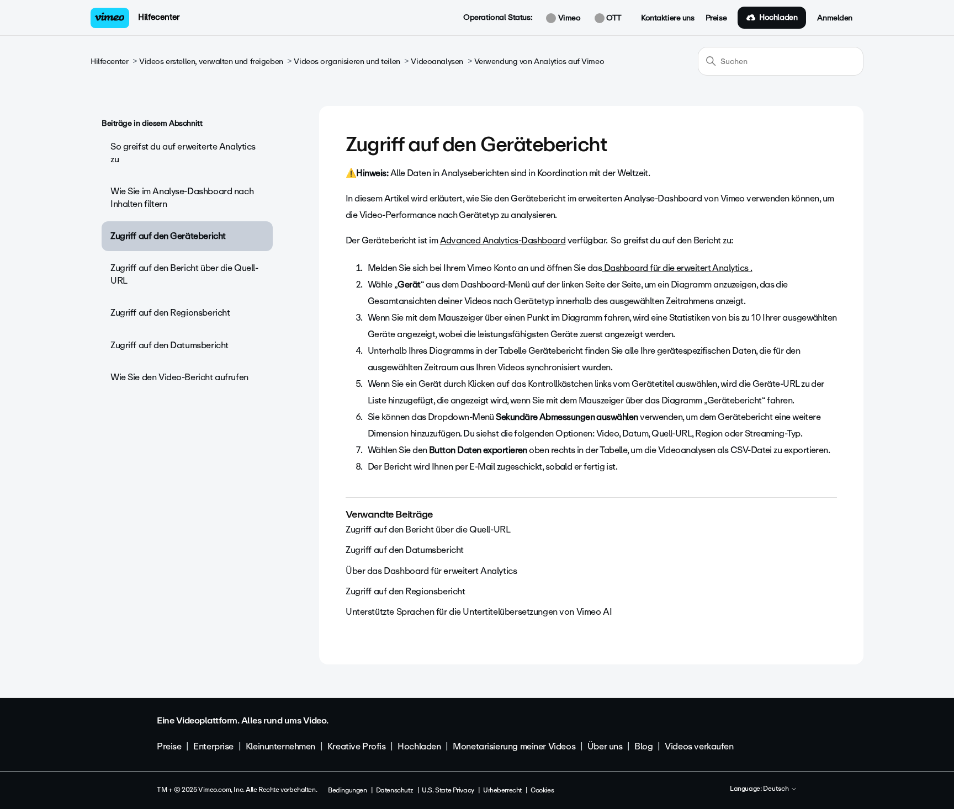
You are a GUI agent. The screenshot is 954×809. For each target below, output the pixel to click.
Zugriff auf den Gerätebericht (168, 235)
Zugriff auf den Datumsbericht (169, 345)
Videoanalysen (437, 61)
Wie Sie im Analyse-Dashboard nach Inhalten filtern (181, 197)
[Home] (110, 18)
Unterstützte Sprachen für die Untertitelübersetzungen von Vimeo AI (479, 611)
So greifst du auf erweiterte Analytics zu (183, 152)
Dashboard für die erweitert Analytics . (677, 267)
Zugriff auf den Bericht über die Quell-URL (184, 274)
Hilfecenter (158, 17)
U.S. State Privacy (448, 790)
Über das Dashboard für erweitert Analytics (431, 570)
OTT (613, 18)
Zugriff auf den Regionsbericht (170, 312)
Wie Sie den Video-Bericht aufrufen (179, 377)
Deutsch (777, 789)
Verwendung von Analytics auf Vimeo (539, 61)
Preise (716, 18)
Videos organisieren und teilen (347, 61)
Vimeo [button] (568, 18)
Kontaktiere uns (668, 18)
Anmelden (834, 18)
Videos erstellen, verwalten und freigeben (211, 61)
